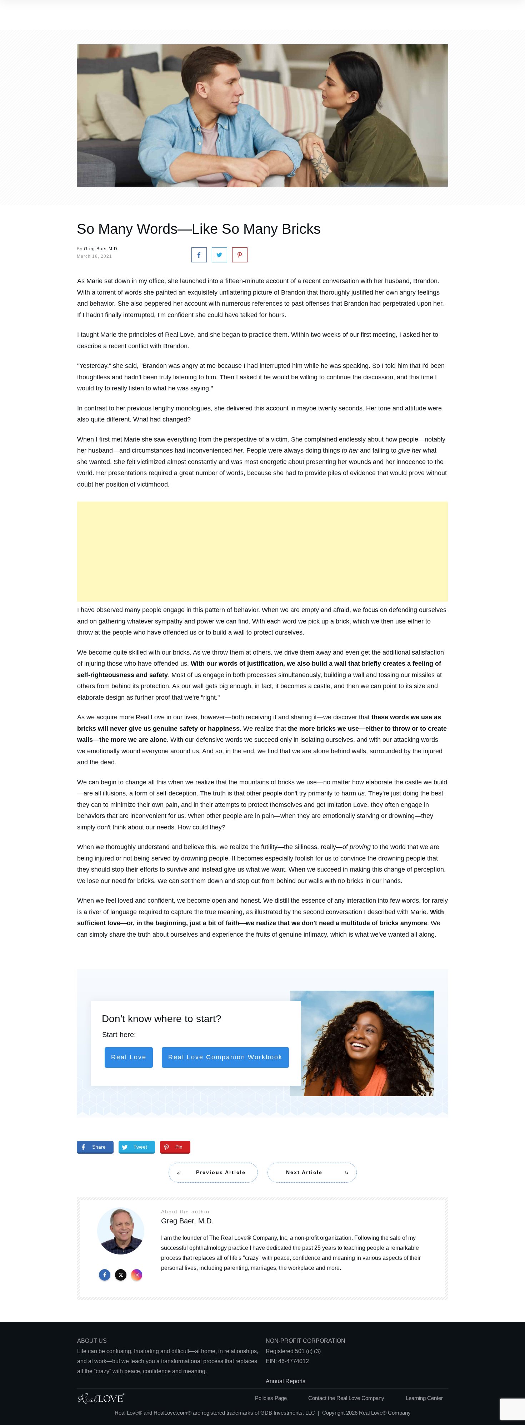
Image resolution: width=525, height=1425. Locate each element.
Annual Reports (285, 1381)
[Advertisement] (262, 552)
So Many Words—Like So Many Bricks (199, 229)
